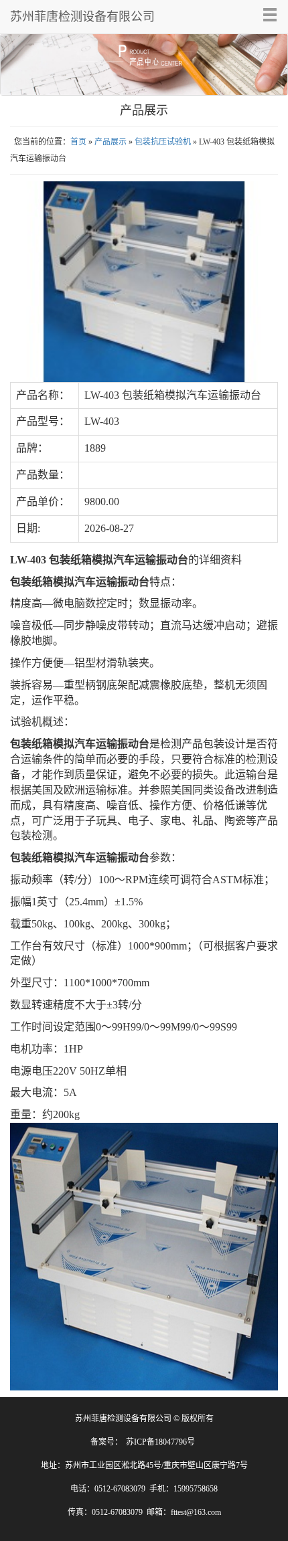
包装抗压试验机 (163, 142)
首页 (78, 142)
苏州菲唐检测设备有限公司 (82, 16)
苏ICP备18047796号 (160, 1442)
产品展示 (110, 142)
